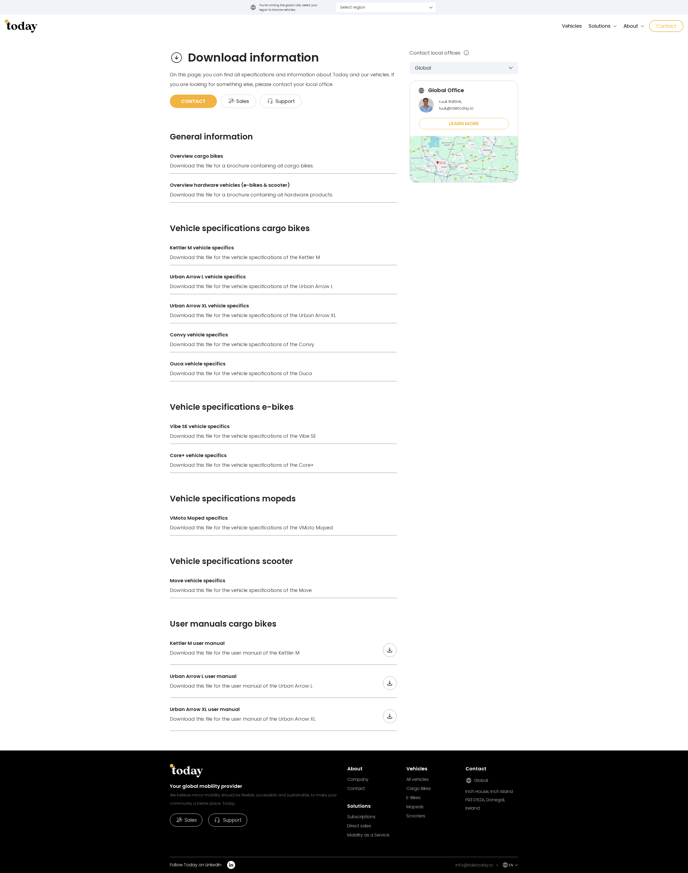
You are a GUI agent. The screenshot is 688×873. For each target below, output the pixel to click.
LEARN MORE (464, 123)
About (631, 26)
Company (357, 779)
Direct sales (359, 826)
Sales (186, 820)
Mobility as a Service (368, 835)
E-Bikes (413, 798)
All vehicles (417, 779)
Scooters (415, 816)
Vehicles (572, 26)
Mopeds (415, 807)
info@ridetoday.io (474, 865)
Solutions (600, 26)
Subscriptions (361, 817)
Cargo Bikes (418, 788)
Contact (666, 26)
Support (228, 820)
